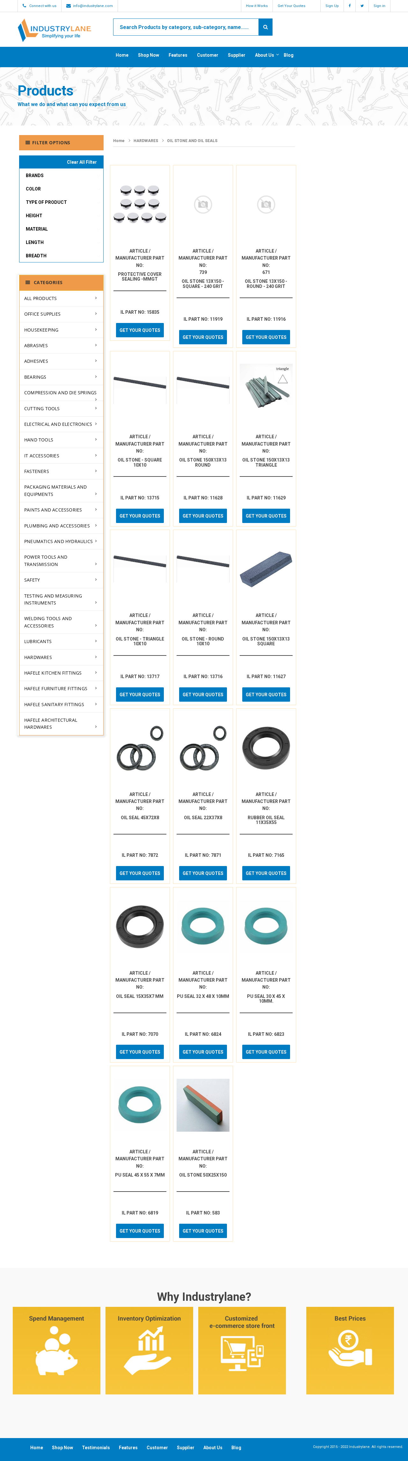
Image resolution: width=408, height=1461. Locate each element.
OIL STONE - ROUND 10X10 (203, 641)
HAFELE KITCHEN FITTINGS (53, 673)
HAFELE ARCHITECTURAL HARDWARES (50, 723)
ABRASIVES (36, 345)
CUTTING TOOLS (42, 408)
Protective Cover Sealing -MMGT (140, 277)
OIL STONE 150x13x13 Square (266, 641)
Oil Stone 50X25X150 (203, 1175)
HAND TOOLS (38, 440)
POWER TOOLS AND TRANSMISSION (45, 560)
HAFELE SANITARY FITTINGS (54, 704)
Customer (207, 55)
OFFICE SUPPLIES (42, 314)
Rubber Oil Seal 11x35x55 (266, 820)
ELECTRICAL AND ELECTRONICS (58, 424)
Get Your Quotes (291, 6)
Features (178, 55)
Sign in (379, 6)
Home (122, 55)
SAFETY (32, 580)
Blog (289, 55)
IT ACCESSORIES (41, 456)
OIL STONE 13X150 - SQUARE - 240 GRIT (203, 284)
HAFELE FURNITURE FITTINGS (55, 688)
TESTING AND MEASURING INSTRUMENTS (53, 599)
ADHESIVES (36, 361)
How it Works (257, 6)
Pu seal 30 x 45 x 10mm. (266, 999)
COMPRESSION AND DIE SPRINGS (60, 393)
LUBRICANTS (38, 641)
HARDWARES (38, 657)
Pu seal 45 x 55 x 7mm (140, 1175)
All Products (40, 298)
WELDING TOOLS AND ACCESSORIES (48, 621)
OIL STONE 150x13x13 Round (203, 462)
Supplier (236, 55)
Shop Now (148, 55)
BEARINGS (35, 377)
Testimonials (96, 1447)
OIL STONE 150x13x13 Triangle (266, 462)
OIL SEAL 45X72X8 (140, 817)
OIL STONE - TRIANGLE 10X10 (140, 641)
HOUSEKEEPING (41, 330)
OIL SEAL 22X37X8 (203, 817)
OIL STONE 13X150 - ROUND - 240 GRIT (266, 284)
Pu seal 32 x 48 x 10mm (203, 996)
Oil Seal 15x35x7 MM (140, 996)
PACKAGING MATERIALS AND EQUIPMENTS (55, 490)
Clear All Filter (82, 162)
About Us (264, 55)
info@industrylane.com (93, 6)
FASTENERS (36, 471)
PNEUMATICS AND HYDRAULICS (58, 541)
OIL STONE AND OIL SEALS (192, 141)
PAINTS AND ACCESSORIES (53, 510)
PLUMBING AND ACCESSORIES (57, 526)
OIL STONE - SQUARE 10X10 (140, 462)
